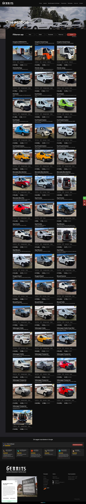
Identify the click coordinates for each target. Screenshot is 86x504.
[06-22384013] (84, 201)
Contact (81, 3)
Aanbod (45, 3)
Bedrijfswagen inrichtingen (54, 3)
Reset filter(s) (74, 36)
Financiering (63, 3)
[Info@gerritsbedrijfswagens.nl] (84, 204)
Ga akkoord (9, 501)
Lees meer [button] (47, 457)
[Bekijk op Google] (4, 451)
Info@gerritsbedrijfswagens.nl (59, 482)
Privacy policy (77, 499)
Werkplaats (70, 3)
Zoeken (71, 34)
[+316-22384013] (84, 198)
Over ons (76, 3)
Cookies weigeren (12, 498)
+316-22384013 (56, 483)
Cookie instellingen (6, 498)
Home (40, 3)
